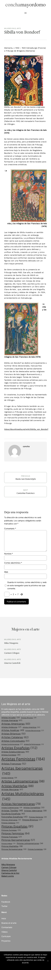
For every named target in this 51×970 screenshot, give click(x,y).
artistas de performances (34, 744)
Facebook (5, 902)
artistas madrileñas (17, 786)
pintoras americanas (11, 820)
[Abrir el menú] (25, 13)
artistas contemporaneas (12, 744)
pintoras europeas (11, 830)
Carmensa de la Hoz (10, 873)
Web (6, 572)
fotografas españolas (14, 816)
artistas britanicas (13, 733)
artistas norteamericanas (21, 804)
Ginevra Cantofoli (12, 663)
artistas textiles (12, 810)
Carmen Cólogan (11, 653)
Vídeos (4, 932)
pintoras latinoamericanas (30, 843)
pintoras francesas (11, 837)
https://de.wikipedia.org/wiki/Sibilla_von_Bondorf (26, 429)
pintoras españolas (17, 826)
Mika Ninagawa (11, 643)
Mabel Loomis (7, 876)
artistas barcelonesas (34, 730)
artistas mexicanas (12, 789)
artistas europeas (11, 755)
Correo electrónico (13, 563)
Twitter (4, 906)
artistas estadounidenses (15, 751)
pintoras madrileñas (12, 846)
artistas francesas (13, 763)
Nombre (8, 554)
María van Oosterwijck (25, 479)
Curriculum (6, 936)
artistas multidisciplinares (22, 796)
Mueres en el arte (8, 923)
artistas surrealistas (33, 807)
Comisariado (6, 927)
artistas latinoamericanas (23, 781)
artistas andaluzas (11, 727)
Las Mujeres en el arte (15, 704)
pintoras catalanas (10, 823)
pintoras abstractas (38, 817)
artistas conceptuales (15, 741)
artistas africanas (28, 718)
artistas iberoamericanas (22, 771)
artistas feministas (23, 759)
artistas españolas (19, 748)
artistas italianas (9, 778)
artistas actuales (10, 717)
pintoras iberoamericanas (18, 839)
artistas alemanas (11, 720)
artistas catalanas (15, 737)
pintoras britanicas (32, 820)
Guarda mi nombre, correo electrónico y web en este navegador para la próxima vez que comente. (27, 585)
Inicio (3, 918)
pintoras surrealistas (37, 849)
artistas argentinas (31, 727)
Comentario (10, 528)
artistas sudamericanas (11, 808)
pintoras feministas (15, 833)
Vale (25, 966)
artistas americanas (15, 723)
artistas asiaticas (12, 730)
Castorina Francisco (26, 493)
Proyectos (5, 941)
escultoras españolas (13, 813)
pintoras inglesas (8, 843)
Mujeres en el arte (12, 28)
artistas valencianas (35, 811)
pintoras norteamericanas (14, 849)
